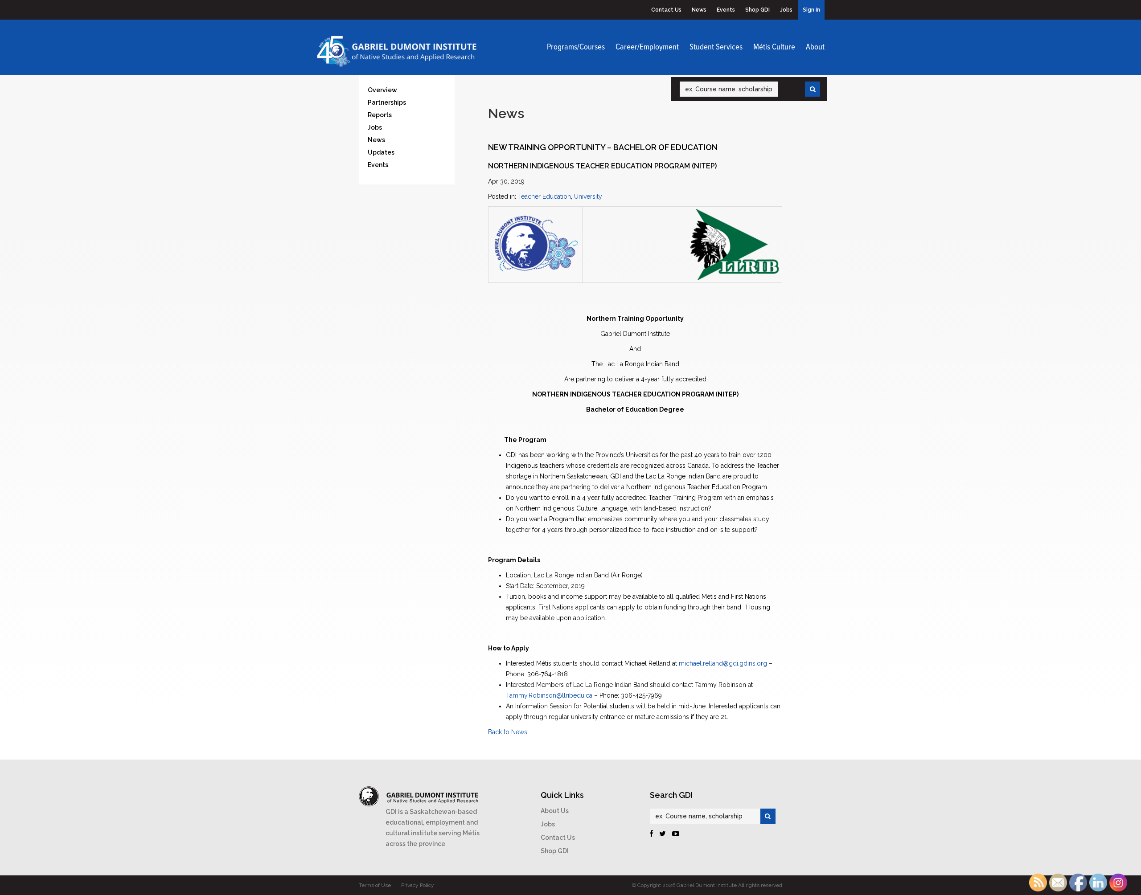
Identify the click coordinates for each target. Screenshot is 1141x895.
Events (726, 10)
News (699, 10)
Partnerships (387, 102)
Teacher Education (544, 196)
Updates (381, 152)
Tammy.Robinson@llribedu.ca (549, 695)
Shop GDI (757, 10)
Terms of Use (375, 885)
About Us (555, 810)
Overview (382, 90)
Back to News (507, 732)
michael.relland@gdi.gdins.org (723, 663)
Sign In (811, 10)
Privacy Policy (417, 885)
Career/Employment (647, 47)
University (588, 196)
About (815, 47)
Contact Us (666, 10)
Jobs (786, 10)
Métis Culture (774, 47)
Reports (380, 115)
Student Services (716, 47)
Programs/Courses (576, 47)
